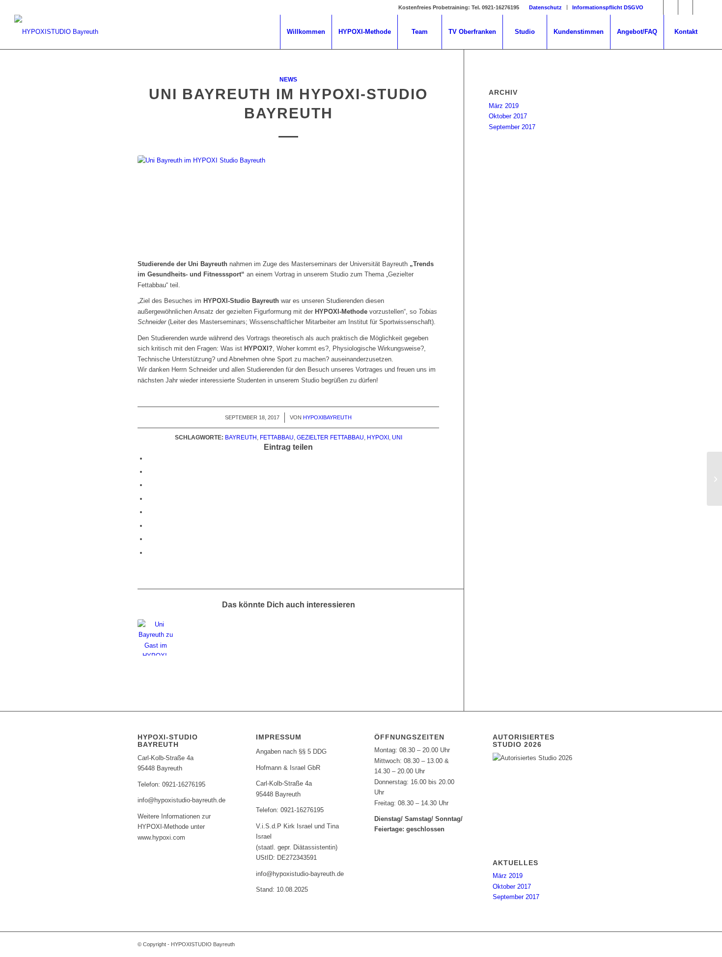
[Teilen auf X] (149, 471)
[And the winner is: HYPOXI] (714, 479)
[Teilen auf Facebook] (149, 458)
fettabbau (277, 437)
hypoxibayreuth (327, 417)
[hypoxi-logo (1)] (56, 32)
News (288, 79)
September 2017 (512, 127)
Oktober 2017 (508, 116)
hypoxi (378, 437)
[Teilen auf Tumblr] (149, 512)
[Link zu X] (685, 7)
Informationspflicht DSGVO (607, 7)
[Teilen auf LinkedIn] (149, 498)
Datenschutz (545, 7)
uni (397, 437)
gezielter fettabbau (330, 437)
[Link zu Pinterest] (671, 7)
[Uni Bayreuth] (288, 201)
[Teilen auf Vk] (149, 525)
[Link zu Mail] (700, 7)
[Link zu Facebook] (656, 7)
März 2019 (504, 105)
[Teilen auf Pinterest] (149, 485)
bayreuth (241, 437)
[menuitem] (545, 7)
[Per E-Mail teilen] (149, 552)
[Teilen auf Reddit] (149, 539)
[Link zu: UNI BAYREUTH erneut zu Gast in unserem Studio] (156, 637)
